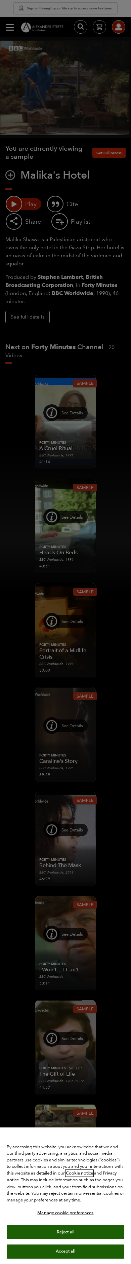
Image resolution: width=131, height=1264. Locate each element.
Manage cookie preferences (65, 1213)
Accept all (65, 1251)
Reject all (65, 1232)
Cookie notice (79, 1173)
